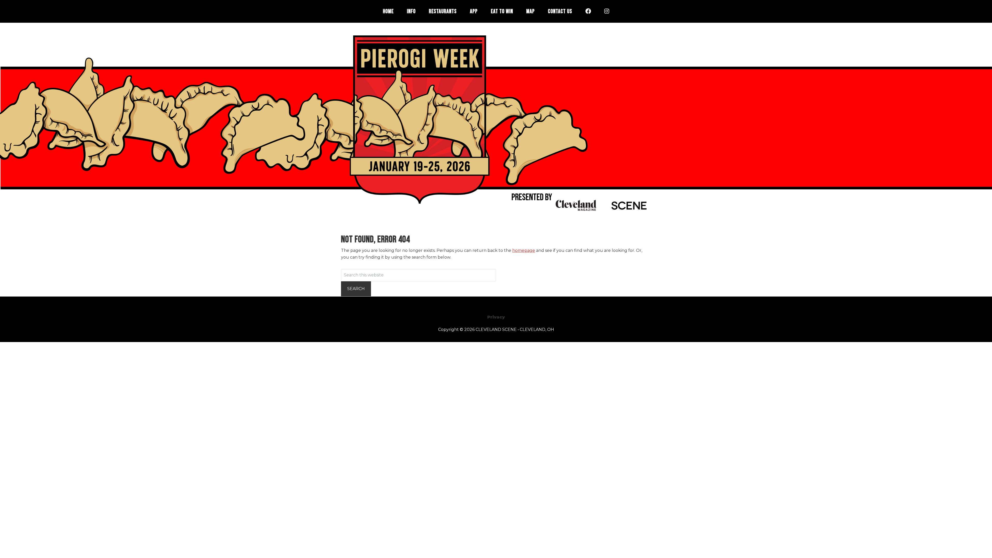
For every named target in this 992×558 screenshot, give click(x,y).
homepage (523, 250)
